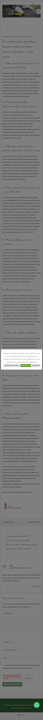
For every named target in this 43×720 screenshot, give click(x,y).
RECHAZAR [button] (36, 365)
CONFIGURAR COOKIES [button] (11, 365)
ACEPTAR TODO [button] (26, 365)
